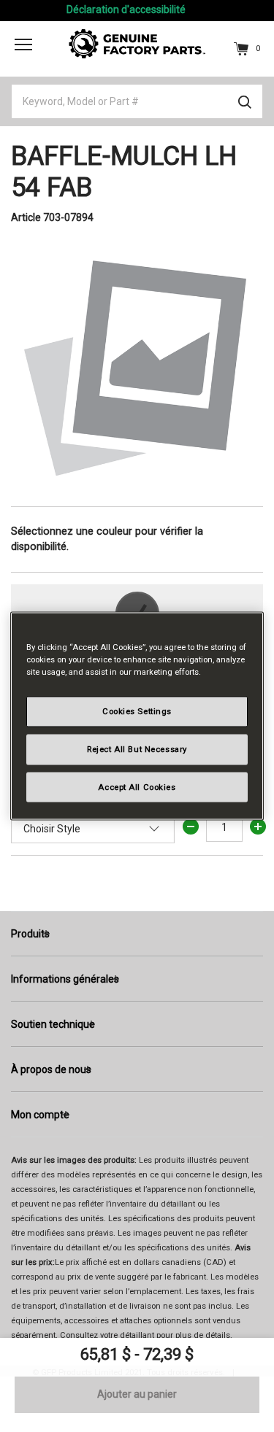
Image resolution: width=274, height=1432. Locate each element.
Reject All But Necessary (137, 748)
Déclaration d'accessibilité (126, 9)
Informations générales (65, 979)
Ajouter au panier (137, 1394)
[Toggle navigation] (23, 44)
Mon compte (40, 1115)
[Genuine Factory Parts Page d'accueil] (137, 43)
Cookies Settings (137, 710)
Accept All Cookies (136, 786)
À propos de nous (51, 1069)
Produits (30, 934)
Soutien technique (53, 1024)
